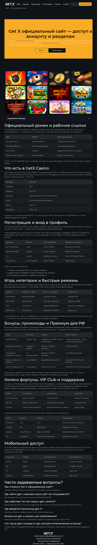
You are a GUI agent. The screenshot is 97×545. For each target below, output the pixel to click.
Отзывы (66, 4)
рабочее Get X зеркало (50, 43)
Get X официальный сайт (24, 41)
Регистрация (47, 4)
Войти (74, 4)
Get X (7, 8)
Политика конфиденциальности (48, 536)
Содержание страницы (16, 118)
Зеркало (26, 4)
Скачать (58, 4)
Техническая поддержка (48, 541)
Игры (19, 4)
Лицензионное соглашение (48, 539)
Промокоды (35, 4)
